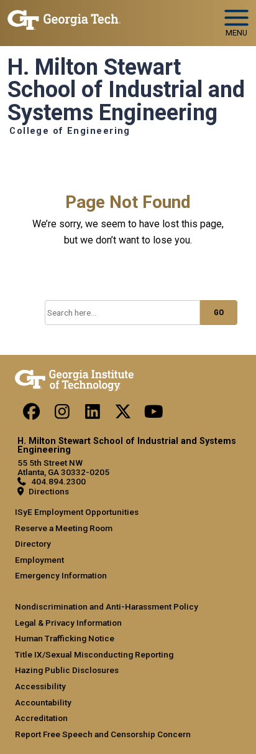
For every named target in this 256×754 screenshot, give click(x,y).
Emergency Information (61, 575)
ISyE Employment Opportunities (77, 512)
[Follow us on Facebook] (31, 415)
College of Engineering (69, 131)
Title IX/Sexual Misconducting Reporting (94, 654)
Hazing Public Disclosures (67, 670)
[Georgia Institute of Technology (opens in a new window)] (64, 18)
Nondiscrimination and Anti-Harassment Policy (106, 606)
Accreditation (41, 718)
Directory (33, 544)
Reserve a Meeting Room (63, 528)
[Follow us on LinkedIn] (92, 415)
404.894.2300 (58, 481)
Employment (39, 560)
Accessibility (40, 686)
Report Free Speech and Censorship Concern (103, 734)
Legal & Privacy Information (68, 623)
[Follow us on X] (123, 415)
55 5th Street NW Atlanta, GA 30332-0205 (63, 467)
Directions (49, 491)
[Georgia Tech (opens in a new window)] (74, 378)
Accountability (43, 702)
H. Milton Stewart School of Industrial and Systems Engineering (126, 90)
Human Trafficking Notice (64, 638)
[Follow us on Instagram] (62, 415)
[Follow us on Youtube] (153, 415)
